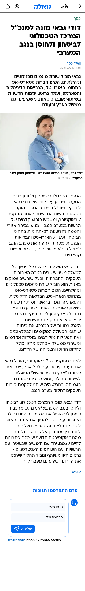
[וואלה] (42, 6)
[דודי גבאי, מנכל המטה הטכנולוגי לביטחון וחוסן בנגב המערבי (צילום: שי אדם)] (42, 148)
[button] (64, 6)
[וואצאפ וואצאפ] (17, 6)
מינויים (76, 471)
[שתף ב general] (7, 6)
